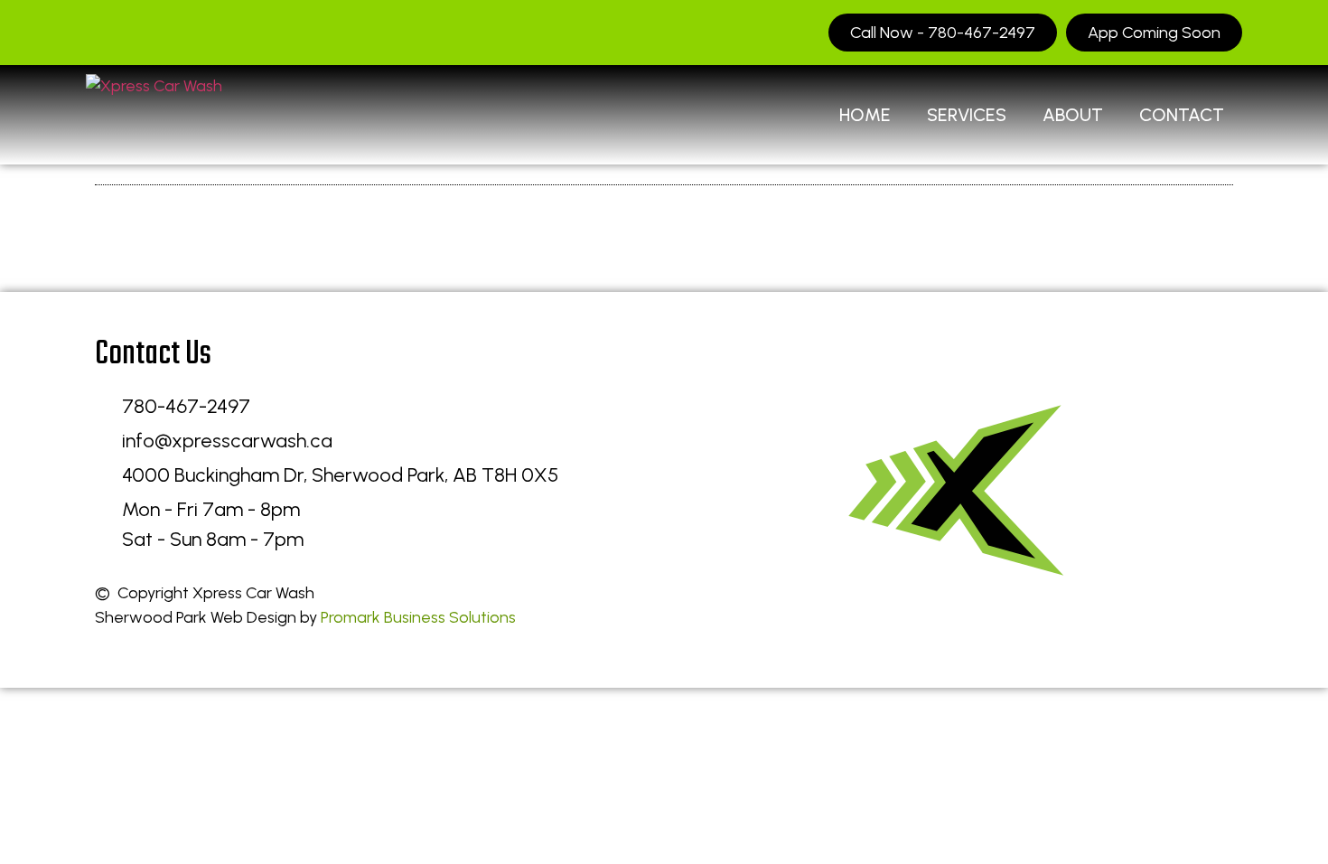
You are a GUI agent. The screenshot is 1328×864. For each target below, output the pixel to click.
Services (966, 115)
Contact (1181, 115)
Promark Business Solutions (418, 617)
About (1073, 115)
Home (865, 115)
